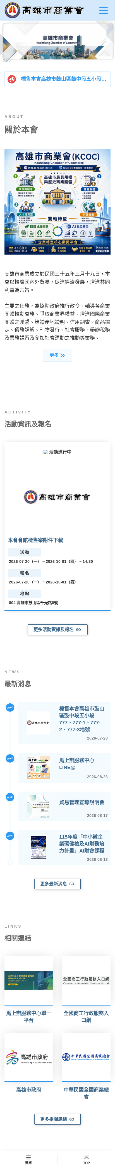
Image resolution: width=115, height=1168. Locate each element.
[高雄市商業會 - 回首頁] (44, 10)
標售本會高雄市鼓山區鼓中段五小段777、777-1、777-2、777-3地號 (64, 79)
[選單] (104, 10)
